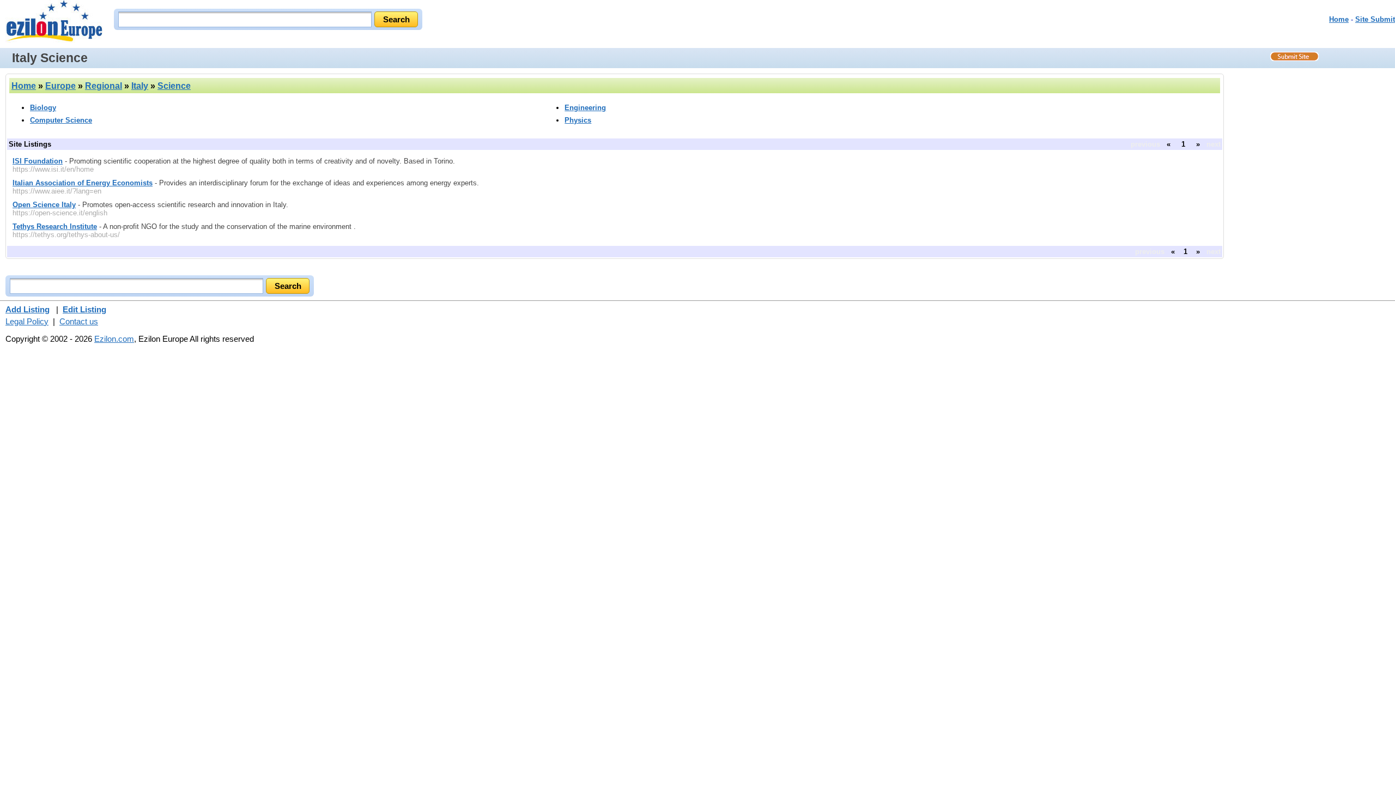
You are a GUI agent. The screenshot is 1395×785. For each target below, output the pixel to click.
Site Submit (1375, 19)
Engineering (585, 108)
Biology (43, 108)
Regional (103, 85)
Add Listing (27, 309)
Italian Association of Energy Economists (83, 183)
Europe (60, 85)
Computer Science (61, 120)
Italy (139, 85)
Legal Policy (26, 321)
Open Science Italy (44, 205)
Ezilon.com (114, 338)
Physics (578, 120)
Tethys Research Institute (55, 226)
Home (1339, 19)
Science (174, 85)
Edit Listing (84, 309)
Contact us (78, 321)
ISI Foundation (38, 161)
